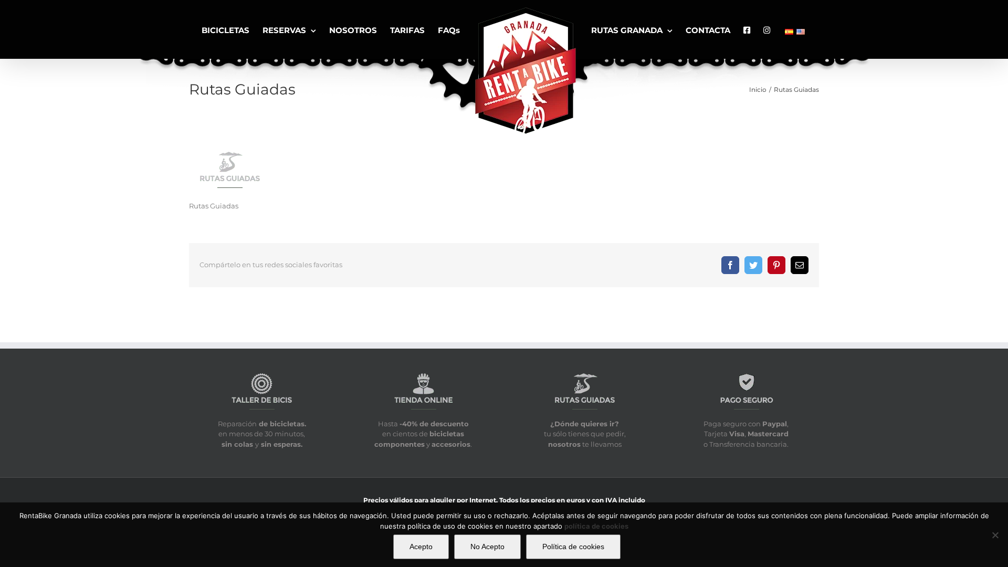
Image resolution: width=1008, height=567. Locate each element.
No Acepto (487, 546)
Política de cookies (573, 546)
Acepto (421, 546)
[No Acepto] (995, 535)
